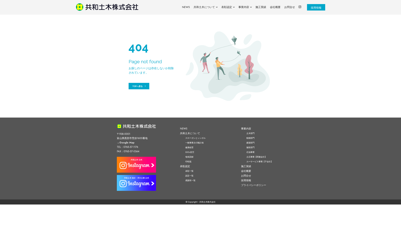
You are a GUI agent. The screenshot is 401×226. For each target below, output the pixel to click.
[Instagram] (300, 7)
